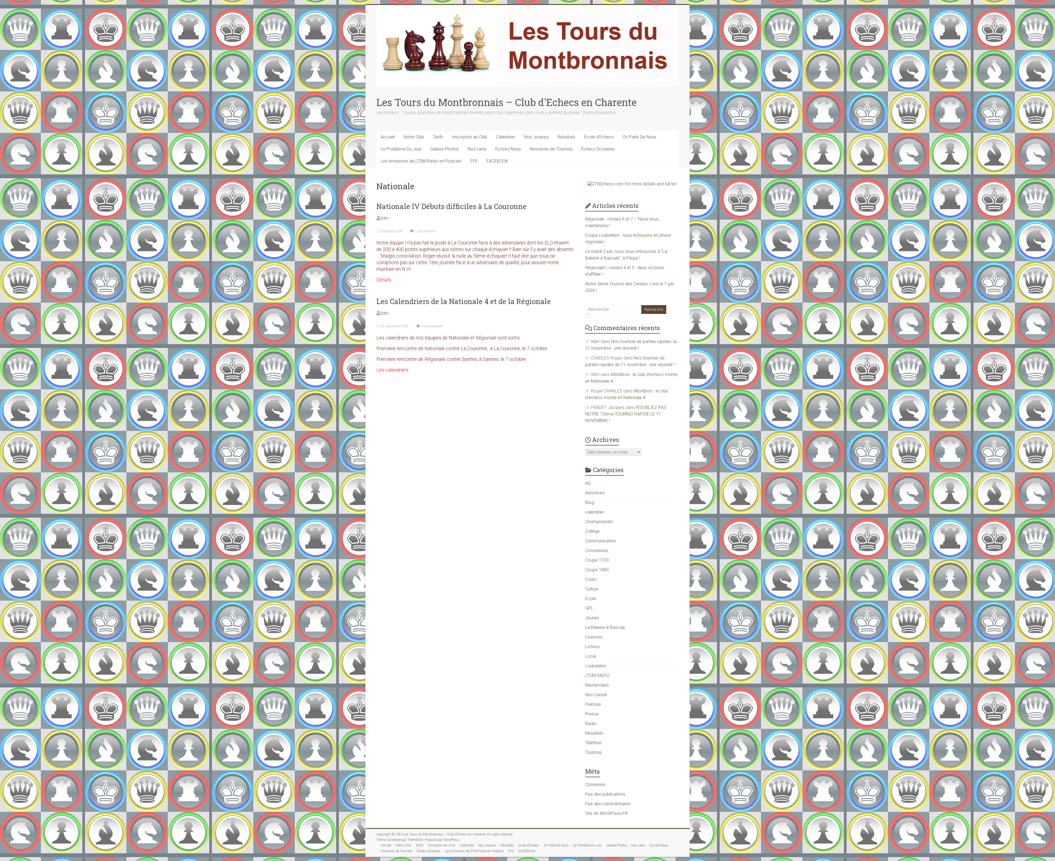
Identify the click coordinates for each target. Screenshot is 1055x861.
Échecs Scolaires (598, 149)
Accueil (388, 137)
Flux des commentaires (608, 803)
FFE (474, 161)
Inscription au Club (469, 137)
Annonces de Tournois (551, 149)
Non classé (596, 694)
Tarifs (438, 137)
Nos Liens (477, 149)
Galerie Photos (444, 149)
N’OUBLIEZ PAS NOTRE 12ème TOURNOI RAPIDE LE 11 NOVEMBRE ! (625, 414)
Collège (592, 531)
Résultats (566, 137)
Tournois (593, 752)
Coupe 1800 (597, 569)
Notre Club (414, 137)
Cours (590, 579)
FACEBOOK (497, 161)
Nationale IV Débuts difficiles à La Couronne (451, 206)
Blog (589, 502)
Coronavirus (596, 550)
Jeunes (592, 617)
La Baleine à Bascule (605, 627)
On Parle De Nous (639, 137)
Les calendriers (392, 370)
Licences (594, 637)
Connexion (595, 784)
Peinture (593, 704)
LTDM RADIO (597, 675)
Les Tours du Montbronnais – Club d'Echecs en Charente (506, 102)
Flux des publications (605, 794)
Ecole (590, 598)
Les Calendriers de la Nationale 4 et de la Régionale (463, 301)
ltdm (384, 218)
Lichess (592, 646)
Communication (600, 541)
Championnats (599, 521)
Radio (590, 723)
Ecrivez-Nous (508, 149)
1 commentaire (424, 231)
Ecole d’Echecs (599, 137)
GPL (589, 608)
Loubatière (595, 665)
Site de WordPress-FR (606, 813)
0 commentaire (431, 326)
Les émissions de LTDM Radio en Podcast (421, 161)
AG (588, 483)
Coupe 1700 (597, 560)
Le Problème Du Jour (401, 149)
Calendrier (505, 137)
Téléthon (593, 742)
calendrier (594, 512)
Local (590, 656)
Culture (591, 589)
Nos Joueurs (536, 137)
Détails (383, 280)
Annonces (594, 492)
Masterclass (597, 685)
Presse (592, 714)
